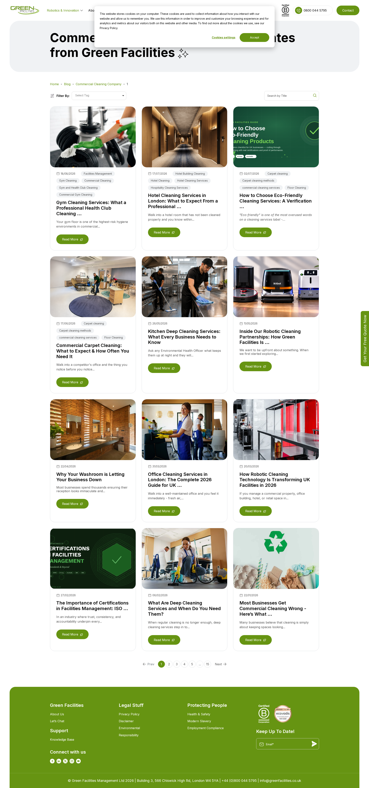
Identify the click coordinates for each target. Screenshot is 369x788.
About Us (57, 714)
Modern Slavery (199, 721)
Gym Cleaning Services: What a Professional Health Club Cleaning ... (91, 208)
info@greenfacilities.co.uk (280, 781)
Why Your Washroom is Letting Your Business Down (90, 477)
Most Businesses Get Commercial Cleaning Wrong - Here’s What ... (272, 608)
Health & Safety (198, 714)
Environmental (129, 728)
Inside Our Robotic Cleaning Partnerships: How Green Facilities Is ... (270, 337)
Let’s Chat (57, 721)
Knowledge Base (62, 739)
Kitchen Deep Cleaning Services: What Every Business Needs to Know (184, 337)
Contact (348, 10)
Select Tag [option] (82, 95)
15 (207, 664)
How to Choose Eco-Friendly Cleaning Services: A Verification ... (275, 201)
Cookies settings (223, 37)
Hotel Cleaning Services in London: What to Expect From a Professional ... (183, 201)
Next (218, 664)
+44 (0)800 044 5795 (239, 781)
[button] (80, 10)
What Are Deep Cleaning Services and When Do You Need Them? (184, 608)
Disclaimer (126, 721)
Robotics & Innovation (63, 10)
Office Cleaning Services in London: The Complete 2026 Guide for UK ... (180, 479)
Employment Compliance (205, 728)
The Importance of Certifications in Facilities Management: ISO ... (92, 605)
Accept (254, 37)
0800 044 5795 (315, 10)
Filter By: (63, 96)
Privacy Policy (129, 714)
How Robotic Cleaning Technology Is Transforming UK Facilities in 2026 (274, 479)
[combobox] (99, 96)
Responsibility (129, 735)
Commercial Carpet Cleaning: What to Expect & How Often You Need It (92, 351)
